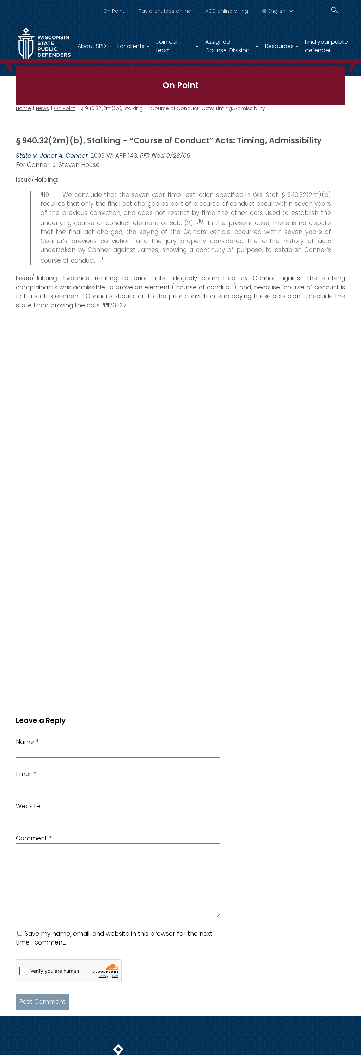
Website (28, 806)
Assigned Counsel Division (227, 46)
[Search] (334, 10)
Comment (34, 838)
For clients (131, 46)
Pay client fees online (165, 10)
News (42, 108)
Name (27, 742)
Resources (279, 46)
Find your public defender (326, 46)
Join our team (167, 46)
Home (23, 108)
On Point (113, 10)
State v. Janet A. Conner (52, 155)
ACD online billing (226, 10)
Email (26, 774)
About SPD (92, 46)
